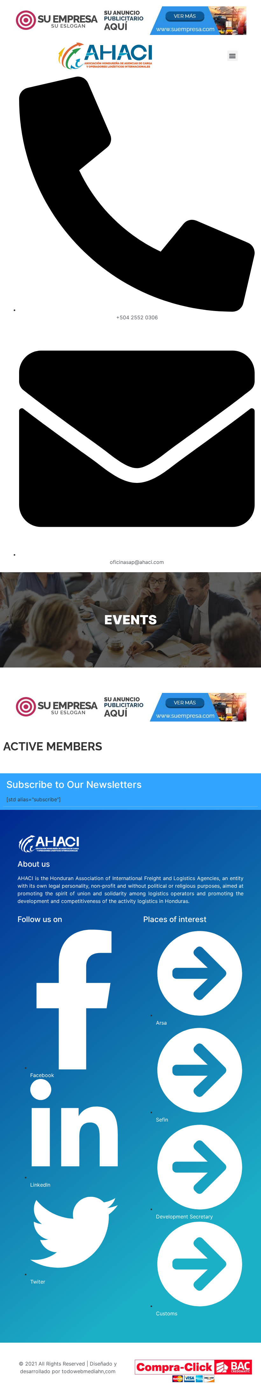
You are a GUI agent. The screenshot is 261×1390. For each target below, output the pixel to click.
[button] (232, 56)
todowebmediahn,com (89, 1371)
